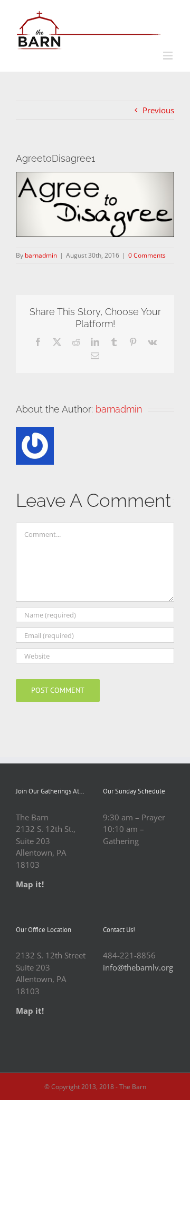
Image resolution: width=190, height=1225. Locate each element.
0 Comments (147, 255)
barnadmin (41, 255)
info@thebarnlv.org (138, 967)
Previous (158, 110)
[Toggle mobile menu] (168, 55)
